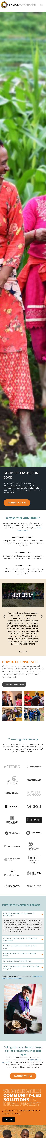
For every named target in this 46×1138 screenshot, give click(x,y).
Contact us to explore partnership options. (22, 977)
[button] (23, 914)
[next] (41, 616)
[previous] (4, 616)
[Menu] (41, 4)
